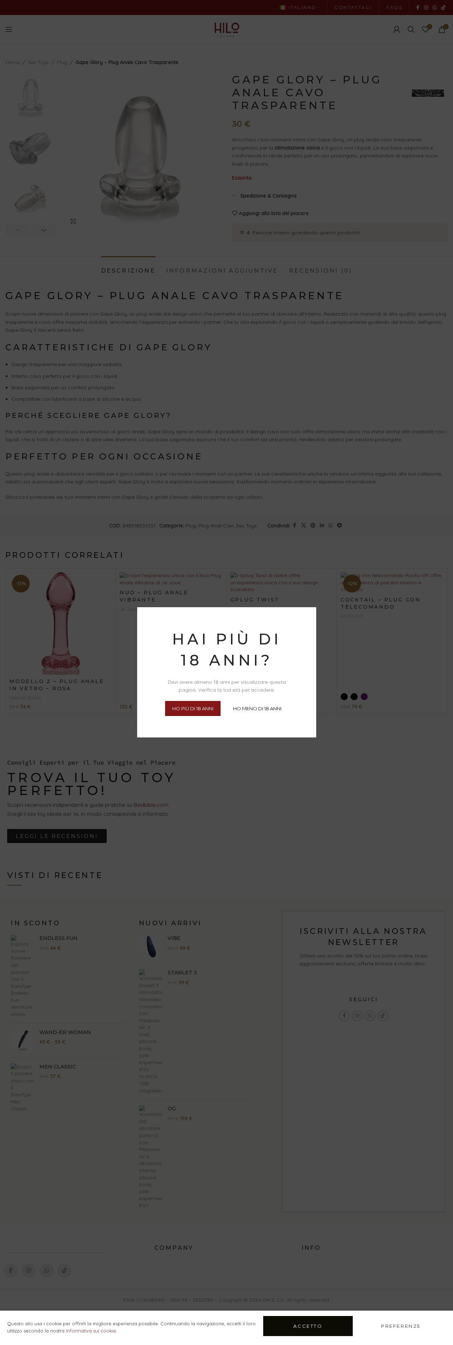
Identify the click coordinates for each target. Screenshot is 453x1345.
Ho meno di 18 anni (257, 708)
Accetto (307, 1326)
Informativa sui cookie (91, 1331)
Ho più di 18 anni (192, 708)
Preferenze (401, 1326)
